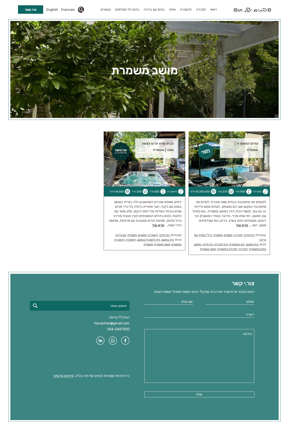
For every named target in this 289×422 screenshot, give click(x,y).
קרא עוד (242, 225)
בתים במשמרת (257, 249)
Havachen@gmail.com (111, 323)
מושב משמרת (208, 249)
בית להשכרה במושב (148, 240)
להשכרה (186, 9)
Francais (68, 10)
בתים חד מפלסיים (127, 9)
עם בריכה (120, 235)
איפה (172, 9)
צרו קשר (30, 10)
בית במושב (252, 244)
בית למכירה (221, 244)
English (52, 10)
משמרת (218, 235)
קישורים (105, 9)
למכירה (201, 9)
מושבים (228, 235)
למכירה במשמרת (227, 249)
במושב (198, 244)
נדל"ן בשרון (205, 235)
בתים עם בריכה (154, 9)
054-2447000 (118, 329)
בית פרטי (249, 235)
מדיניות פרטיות (63, 376)
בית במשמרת (237, 244)
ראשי (213, 9)
